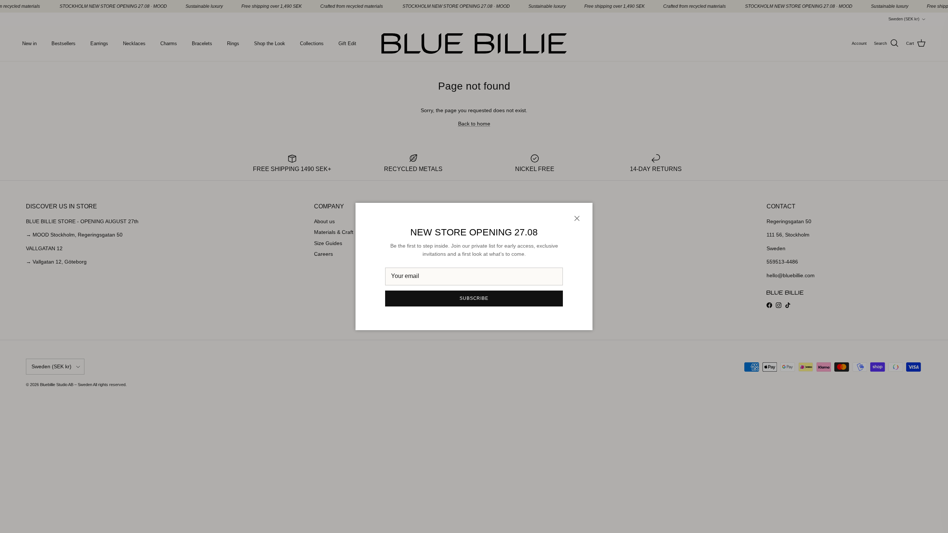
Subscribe (474, 298)
